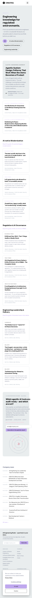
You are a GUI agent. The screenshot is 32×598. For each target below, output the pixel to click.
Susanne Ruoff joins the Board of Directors (18, 511)
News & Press (20, 555)
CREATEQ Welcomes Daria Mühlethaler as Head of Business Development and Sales (18, 478)
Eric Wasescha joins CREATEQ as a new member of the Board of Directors (19, 504)
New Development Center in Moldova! (16, 517)
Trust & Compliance (7, 561)
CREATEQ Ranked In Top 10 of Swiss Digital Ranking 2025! (19, 491)
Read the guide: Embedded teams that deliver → (16, 316)
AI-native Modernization (16, 41)
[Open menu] (27, 2)
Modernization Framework (6, 564)
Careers (19, 553)
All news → (6, 522)
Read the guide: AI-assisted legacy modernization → (13, 145)
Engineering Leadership (10, 49)
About (18, 551)
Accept (16, 586)
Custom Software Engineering (7, 552)
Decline (16, 591)
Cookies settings (16, 582)
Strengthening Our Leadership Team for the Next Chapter (17, 471)
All (5, 41)
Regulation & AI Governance (12, 45)
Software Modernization (9, 555)
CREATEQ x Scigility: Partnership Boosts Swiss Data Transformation (19, 497)
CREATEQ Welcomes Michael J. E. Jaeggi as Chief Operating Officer (18, 485)
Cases (18, 558)
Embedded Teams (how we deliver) (8, 558)
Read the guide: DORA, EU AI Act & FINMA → (15, 228)
